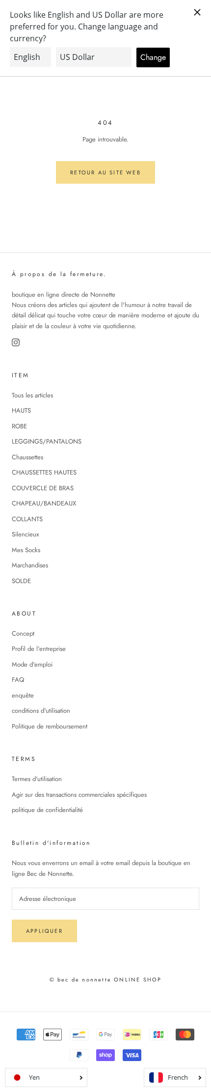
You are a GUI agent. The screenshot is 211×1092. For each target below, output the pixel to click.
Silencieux (25, 534)
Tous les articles (32, 395)
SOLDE (21, 581)
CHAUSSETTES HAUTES (44, 472)
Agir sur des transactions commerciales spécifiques (79, 794)
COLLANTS (27, 519)
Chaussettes (27, 457)
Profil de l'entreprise (39, 648)
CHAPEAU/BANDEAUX (44, 503)
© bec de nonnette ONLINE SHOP (106, 979)
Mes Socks (26, 550)
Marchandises (30, 565)
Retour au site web (105, 172)
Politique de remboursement (49, 726)
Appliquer (44, 931)
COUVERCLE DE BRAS (43, 488)
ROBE (19, 426)
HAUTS (21, 410)
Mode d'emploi (32, 664)
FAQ (18, 679)
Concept (23, 633)
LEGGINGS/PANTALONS (46, 441)
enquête (23, 695)
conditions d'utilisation (41, 710)
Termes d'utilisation (37, 779)
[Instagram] (16, 342)
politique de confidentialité (47, 809)
